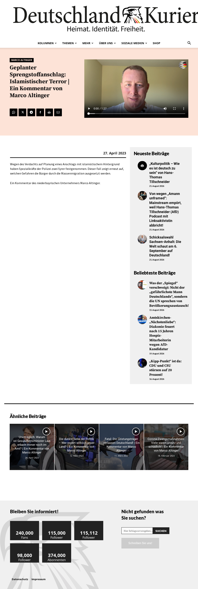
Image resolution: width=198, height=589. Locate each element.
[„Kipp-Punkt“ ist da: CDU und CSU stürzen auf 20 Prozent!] (142, 363)
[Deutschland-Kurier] (99, 19)
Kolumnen (46, 43)
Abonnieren (57, 544)
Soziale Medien (132, 43)
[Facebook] (40, 112)
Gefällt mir (25, 522)
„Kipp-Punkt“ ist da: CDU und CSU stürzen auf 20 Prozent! (165, 368)
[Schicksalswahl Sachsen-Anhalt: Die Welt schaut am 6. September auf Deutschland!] (142, 239)
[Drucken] (49, 112)
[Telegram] (31, 112)
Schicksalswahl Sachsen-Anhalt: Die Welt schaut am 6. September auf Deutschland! (165, 246)
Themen (68, 43)
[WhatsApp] (13, 112)
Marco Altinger (21, 60)
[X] (22, 112)
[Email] (58, 112)
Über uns (106, 43)
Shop (156, 43)
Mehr (86, 43)
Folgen (57, 522)
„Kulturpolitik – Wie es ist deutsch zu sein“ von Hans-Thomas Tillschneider (164, 173)
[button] (189, 43)
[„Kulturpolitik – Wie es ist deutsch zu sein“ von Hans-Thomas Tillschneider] (142, 165)
